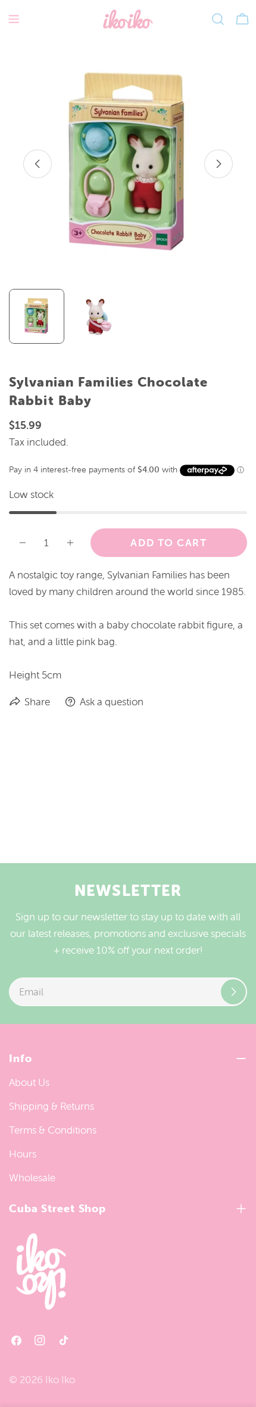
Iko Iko (60, 1379)
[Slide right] (218, 164)
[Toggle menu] (14, 19)
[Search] (218, 19)
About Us (29, 1082)
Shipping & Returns (51, 1106)
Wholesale (32, 1177)
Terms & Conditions (52, 1130)
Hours (22, 1153)
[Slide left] (37, 164)
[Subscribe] (233, 991)
